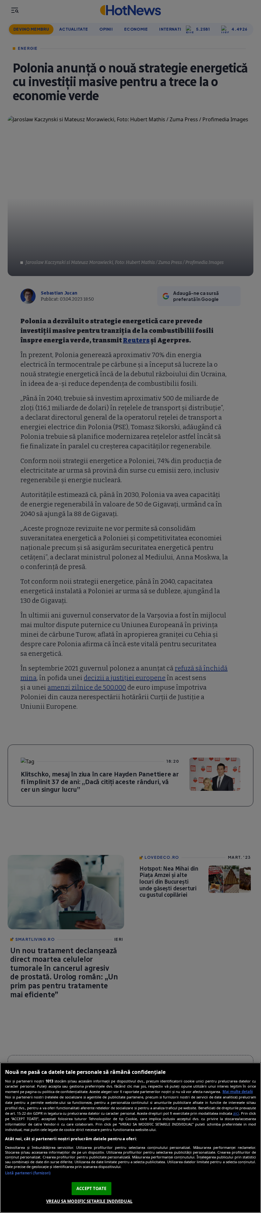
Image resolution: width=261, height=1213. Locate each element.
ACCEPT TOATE (91, 1188)
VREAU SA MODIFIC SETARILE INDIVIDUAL (89, 1201)
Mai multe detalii (237, 1091)
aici (236, 1113)
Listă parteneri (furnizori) (28, 1173)
